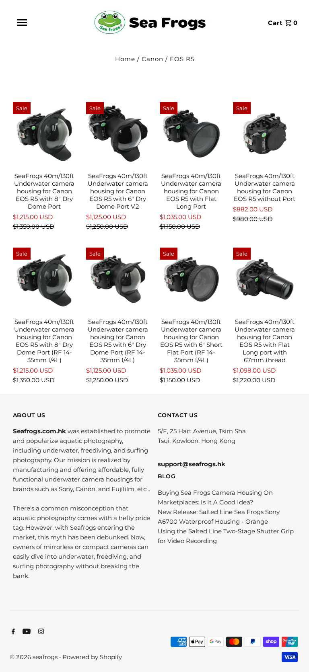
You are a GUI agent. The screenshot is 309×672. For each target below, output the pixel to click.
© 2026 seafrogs (34, 657)
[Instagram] (40, 632)
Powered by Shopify (92, 657)
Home (125, 59)
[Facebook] (12, 632)
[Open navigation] (40, 22)
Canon (152, 59)
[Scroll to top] (293, 656)
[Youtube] (26, 632)
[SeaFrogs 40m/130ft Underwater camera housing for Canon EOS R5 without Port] (265, 134)
